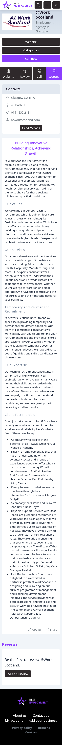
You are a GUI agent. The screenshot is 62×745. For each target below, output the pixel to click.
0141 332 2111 (21, 112)
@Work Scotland (44, 15)
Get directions (31, 128)
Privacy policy (22, 728)
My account (14, 720)
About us (20, 715)
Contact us (41, 715)
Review (25, 77)
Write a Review (17, 674)
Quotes (54, 77)
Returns (44, 728)
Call (39, 77)
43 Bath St (18, 105)
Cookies (31, 732)
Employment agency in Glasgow (45, 26)
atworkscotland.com (25, 120)
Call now (31, 59)
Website (31, 42)
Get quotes (31, 50)
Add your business (43, 720)
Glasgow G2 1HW (23, 98)
